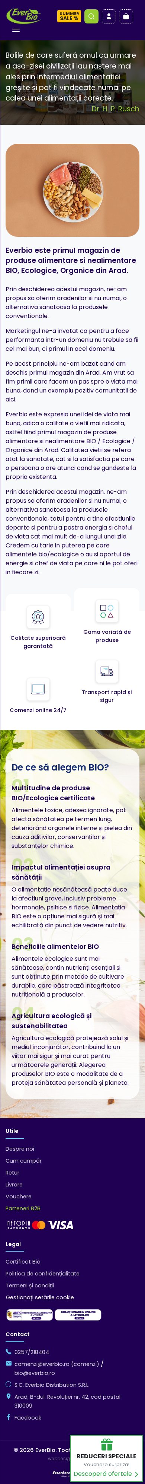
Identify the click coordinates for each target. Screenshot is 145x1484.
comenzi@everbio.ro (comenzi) (56, 1364)
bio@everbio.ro (34, 1373)
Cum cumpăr (24, 1160)
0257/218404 (31, 1352)
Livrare (14, 1184)
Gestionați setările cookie (40, 1297)
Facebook (27, 1417)
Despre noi (20, 1149)
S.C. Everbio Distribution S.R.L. (52, 1385)
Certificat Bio (23, 1261)
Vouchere (19, 1196)
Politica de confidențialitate (43, 1273)
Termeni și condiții (30, 1285)
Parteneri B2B (23, 1208)
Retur (12, 1172)
